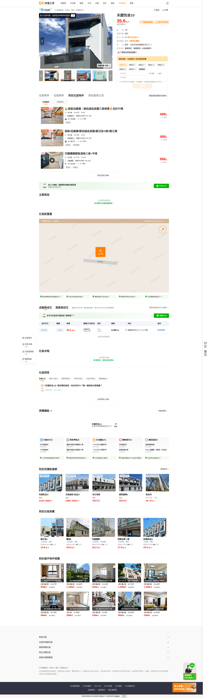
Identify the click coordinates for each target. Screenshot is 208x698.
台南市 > (68, 10)
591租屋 (118, 686)
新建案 (63, 3)
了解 (72, 15)
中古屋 (72, 3)
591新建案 (87, 686)
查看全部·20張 (103, 65)
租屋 (81, 3)
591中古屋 (108, 686)
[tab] (46, 102)
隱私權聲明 (139, 82)
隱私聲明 (117, 696)
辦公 (105, 3)
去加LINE (163, 186)
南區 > (73, 10)
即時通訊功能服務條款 (150, 82)
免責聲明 (91, 690)
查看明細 (161, 330)
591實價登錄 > (60, 10)
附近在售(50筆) (103, 175)
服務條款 (132, 82)
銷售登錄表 (158, 307)
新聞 (131, 3)
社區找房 (122, 3)
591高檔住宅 (130, 686)
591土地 (97, 686)
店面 (97, 3)
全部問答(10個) (103, 399)
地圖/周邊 (162, 411)
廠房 (112, 3)
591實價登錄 (75, 686)
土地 (89, 3)
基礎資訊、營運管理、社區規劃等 (138, 48)
